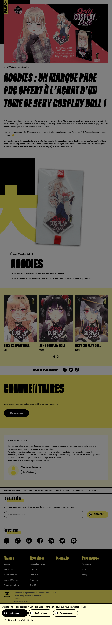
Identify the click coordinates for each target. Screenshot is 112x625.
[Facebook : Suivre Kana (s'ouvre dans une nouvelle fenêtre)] (40, 542)
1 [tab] (54, 357)
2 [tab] (57, 357)
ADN (84, 570)
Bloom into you (11, 575)
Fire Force (8, 570)
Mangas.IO (87, 575)
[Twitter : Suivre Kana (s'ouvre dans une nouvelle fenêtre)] (62, 542)
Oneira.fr (62, 558)
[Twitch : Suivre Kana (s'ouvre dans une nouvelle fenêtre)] (29, 542)
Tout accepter (16, 613)
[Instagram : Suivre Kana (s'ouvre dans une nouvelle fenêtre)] (6, 542)
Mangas (9, 558)
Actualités (37, 558)
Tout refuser (41, 613)
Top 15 (33, 585)
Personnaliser (66, 613)
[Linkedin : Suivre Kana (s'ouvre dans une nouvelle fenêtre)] (51, 542)
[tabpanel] (20, 324)
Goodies (25, 67)
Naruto (7, 564)
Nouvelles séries (37, 564)
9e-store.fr (77, 132)
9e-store (86, 564)
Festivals (34, 575)
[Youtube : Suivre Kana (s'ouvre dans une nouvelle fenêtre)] (74, 542)
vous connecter (22, 404)
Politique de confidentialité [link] (19, 620)
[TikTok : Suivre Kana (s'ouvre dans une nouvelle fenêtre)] (18, 542)
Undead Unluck (11, 580)
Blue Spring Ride (11, 585)
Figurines (34, 580)
